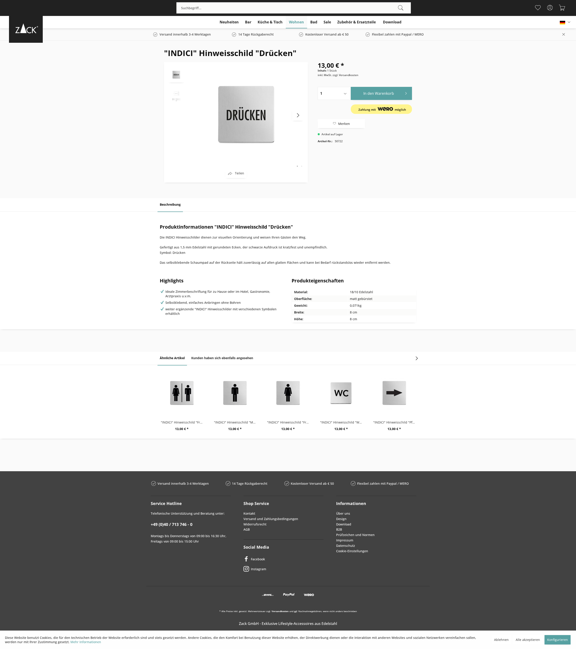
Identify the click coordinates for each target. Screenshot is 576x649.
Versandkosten (280, 611)
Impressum (344, 540)
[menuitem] (293, 8)
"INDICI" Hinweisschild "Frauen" (289, 422)
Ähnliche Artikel (172, 358)
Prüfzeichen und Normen (355, 535)
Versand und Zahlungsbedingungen (270, 519)
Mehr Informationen (85, 642)
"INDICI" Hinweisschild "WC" (341, 422)
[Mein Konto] (550, 7)
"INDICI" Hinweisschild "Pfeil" (395, 422)
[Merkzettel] (538, 7)
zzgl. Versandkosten (345, 75)
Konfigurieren (557, 640)
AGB (246, 529)
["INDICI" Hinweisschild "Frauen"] (288, 393)
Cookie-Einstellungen (352, 551)
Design (341, 519)
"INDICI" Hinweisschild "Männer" (236, 422)
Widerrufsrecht (254, 524)
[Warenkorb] (562, 7)
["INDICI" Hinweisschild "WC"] (341, 393)
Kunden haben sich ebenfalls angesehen (222, 358)
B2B (339, 529)
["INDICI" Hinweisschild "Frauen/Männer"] (182, 393)
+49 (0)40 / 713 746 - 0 (171, 524)
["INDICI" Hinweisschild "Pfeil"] (394, 393)
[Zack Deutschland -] (26, 28)
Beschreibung (170, 204)
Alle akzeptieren (528, 640)
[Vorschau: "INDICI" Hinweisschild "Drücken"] (176, 74)
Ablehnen (501, 640)
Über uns (343, 513)
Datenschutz (345, 545)
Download (343, 524)
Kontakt (249, 513)
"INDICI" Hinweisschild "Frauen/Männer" (183, 422)
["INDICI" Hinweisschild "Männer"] (235, 393)
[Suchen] (401, 8)
